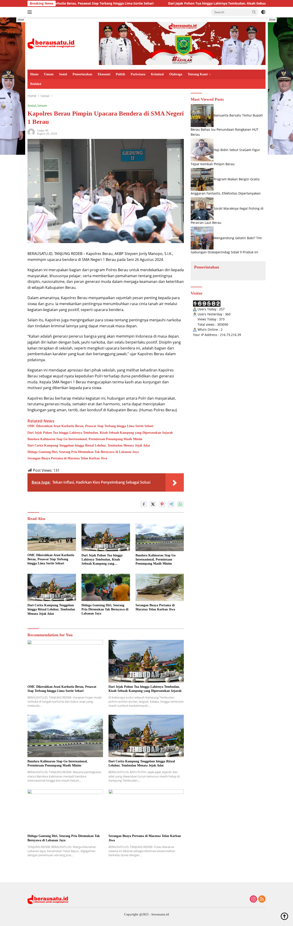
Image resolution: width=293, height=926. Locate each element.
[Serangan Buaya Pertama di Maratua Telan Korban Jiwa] (160, 587)
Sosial (63, 74)
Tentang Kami (198, 74)
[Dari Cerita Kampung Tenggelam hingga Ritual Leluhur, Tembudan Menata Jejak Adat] (51, 587)
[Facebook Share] (143, 504)
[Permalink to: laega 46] (31, 131)
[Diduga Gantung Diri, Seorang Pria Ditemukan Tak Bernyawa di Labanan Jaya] (105, 587)
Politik (120, 74)
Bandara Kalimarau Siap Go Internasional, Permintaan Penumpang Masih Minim (84, 439)
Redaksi (35, 84)
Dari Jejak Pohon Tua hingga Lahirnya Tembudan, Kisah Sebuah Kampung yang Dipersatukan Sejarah (212, 3)
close (20, 19)
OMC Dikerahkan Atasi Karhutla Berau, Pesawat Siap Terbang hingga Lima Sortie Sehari (90, 426)
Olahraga (175, 74)
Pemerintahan (82, 74)
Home (34, 74)
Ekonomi (104, 74)
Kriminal (157, 74)
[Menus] (30, 12)
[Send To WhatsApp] (180, 504)
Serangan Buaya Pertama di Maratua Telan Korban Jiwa (67, 458)
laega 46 (42, 130)
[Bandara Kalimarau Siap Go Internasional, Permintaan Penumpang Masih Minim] (160, 537)
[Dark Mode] (263, 12)
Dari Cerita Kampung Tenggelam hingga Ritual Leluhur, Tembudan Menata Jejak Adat (88, 445)
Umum (49, 74)
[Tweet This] (152, 504)
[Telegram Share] (171, 504)
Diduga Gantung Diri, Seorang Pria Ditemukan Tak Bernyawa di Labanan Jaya (83, 452)
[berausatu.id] (51, 43)
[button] (254, 12)
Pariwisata (138, 74)
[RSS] (262, 899)
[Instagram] (253, 899)
